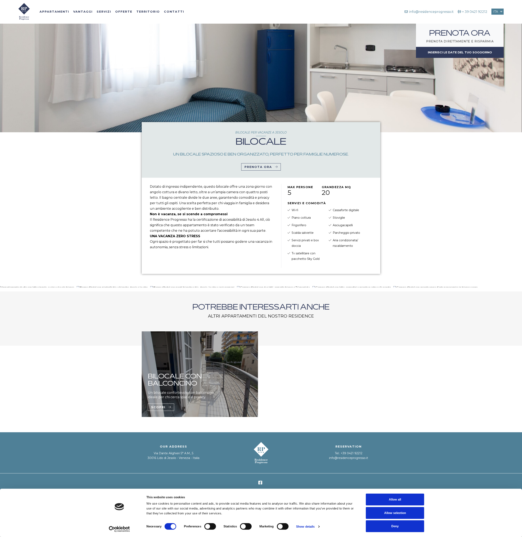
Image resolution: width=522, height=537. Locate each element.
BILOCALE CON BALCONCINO (175, 380)
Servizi (104, 11)
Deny (395, 526)
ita (495, 11)
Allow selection (395, 513)
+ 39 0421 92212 (474, 12)
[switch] (210, 526)
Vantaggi (83, 11)
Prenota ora (258, 167)
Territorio (148, 11)
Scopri (158, 407)
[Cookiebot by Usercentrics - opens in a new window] (119, 529)
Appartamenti (54, 11)
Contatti (174, 11)
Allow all (395, 499)
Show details (305, 526)
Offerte (123, 11)
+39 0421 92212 (351, 453)
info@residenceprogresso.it (348, 458)
